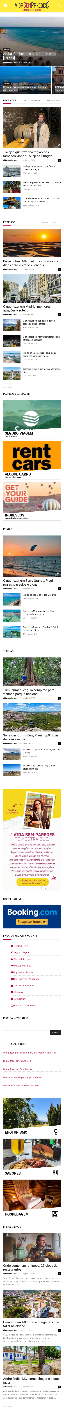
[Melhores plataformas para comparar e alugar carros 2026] (12, 187)
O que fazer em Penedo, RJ (17, 1060)
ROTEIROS (9, 222)
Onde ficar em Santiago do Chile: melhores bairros (29, 1052)
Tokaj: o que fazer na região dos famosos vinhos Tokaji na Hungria (27, 154)
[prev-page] (5, 214)
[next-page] (10, 214)
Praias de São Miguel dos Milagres (39, 595)
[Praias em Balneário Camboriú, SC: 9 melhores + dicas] (12, 632)
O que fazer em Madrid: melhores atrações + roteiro (27, 308)
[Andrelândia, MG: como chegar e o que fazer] (32, 1360)
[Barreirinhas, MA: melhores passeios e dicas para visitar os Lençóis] (32, 243)
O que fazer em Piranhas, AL (18, 1069)
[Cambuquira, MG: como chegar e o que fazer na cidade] (32, 1304)
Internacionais (53, 101)
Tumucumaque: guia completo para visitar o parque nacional (28, 692)
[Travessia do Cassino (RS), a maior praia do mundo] (12, 770)
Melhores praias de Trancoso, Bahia (22, 1085)
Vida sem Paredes (10, 160)
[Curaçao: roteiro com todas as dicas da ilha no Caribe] (25, 80)
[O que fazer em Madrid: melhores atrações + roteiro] (32, 288)
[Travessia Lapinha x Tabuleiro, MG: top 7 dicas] (12, 754)
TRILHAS (8, 651)
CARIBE (7, 83)
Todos (23, 101)
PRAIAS (7, 529)
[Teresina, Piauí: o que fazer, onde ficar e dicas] (12, 373)
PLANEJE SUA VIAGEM (16, 393)
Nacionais (36, 101)
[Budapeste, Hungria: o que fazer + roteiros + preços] (12, 171)
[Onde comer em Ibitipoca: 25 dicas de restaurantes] (32, 1247)
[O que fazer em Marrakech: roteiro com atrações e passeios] (12, 341)
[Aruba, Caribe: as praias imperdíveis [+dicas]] (32, 41)
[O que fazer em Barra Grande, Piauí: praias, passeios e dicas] (32, 556)
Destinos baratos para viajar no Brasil (22, 1077)
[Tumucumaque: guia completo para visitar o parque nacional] (32, 671)
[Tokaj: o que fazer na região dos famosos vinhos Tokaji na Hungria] (32, 127)
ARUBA (6, 49)
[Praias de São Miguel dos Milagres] (12, 599)
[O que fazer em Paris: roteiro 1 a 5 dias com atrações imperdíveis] (12, 203)
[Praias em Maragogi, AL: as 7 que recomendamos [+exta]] (12, 616)
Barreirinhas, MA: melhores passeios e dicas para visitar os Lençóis (30, 263)
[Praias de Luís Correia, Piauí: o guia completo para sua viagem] (12, 357)
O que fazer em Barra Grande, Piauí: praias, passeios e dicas (28, 582)
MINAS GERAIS (12, 1226)
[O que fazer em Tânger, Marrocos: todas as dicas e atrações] (12, 325)
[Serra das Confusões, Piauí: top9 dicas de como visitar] (32, 717)
